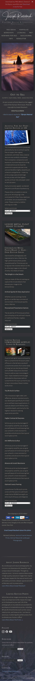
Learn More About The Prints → (12, 620)
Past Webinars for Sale (17, 34)
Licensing (21, 32)
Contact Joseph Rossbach (10, 671)
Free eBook (11, 29)
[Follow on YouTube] (11, 631)
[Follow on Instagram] (3, 631)
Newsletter (21, 38)
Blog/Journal (26, 35)
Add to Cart (9, 213)
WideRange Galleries (17, 680)
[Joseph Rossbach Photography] (17, 19)
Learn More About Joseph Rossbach (13, 586)
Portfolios (24, 29)
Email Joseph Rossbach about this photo (17, 530)
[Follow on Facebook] (7, 631)
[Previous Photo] (0, 67)
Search (20, 660)
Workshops (9, 32)
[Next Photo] (34, 67)
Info (11, 38)
